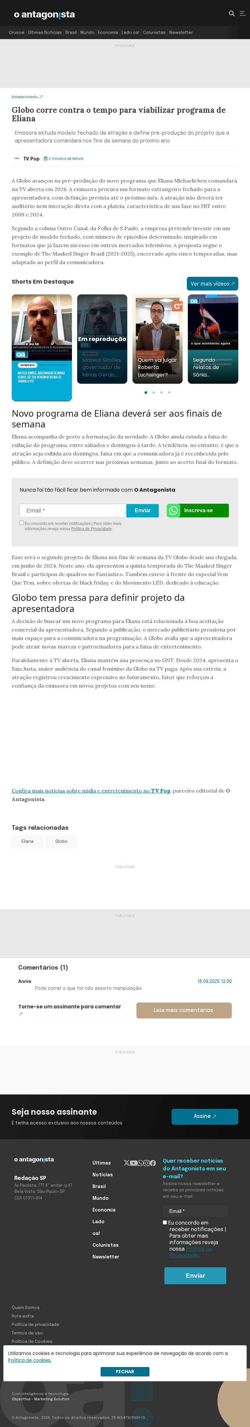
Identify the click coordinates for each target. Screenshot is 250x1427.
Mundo (87, 33)
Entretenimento (25, 97)
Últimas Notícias (45, 33)
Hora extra (23, 1316)
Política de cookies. (29, 1360)
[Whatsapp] (140, 1163)
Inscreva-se (198, 510)
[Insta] (147, 1163)
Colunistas (154, 33)
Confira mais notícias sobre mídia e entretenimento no (91, 790)
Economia (108, 33)
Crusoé (16, 33)
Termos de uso (27, 1333)
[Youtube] (133, 1163)
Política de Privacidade (91, 529)
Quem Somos (26, 1308)
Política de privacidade (35, 1325)
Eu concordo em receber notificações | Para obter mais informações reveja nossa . (72, 526)
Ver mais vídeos (210, 283)
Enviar (143, 510)
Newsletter (181, 33)
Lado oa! (130, 33)
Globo (61, 842)
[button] (146, 392)
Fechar (125, 1371)
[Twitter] (127, 1163)
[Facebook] (153, 1163)
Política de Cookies (32, 1342)
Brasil (71, 33)
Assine (202, 1116)
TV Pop (31, 159)
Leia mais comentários (183, 1010)
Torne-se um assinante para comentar (69, 1006)
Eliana (27, 842)
